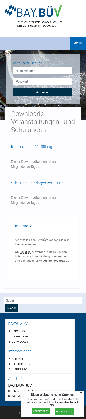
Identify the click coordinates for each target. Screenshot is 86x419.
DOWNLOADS (20, 341)
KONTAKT (17, 359)
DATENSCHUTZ (21, 364)
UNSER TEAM (20, 336)
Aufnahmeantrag (54, 260)
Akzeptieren (41, 411)
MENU (77, 43)
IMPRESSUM (19, 369)
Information (64, 411)
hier (17, 244)
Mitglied (25, 251)
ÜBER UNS (18, 331)
